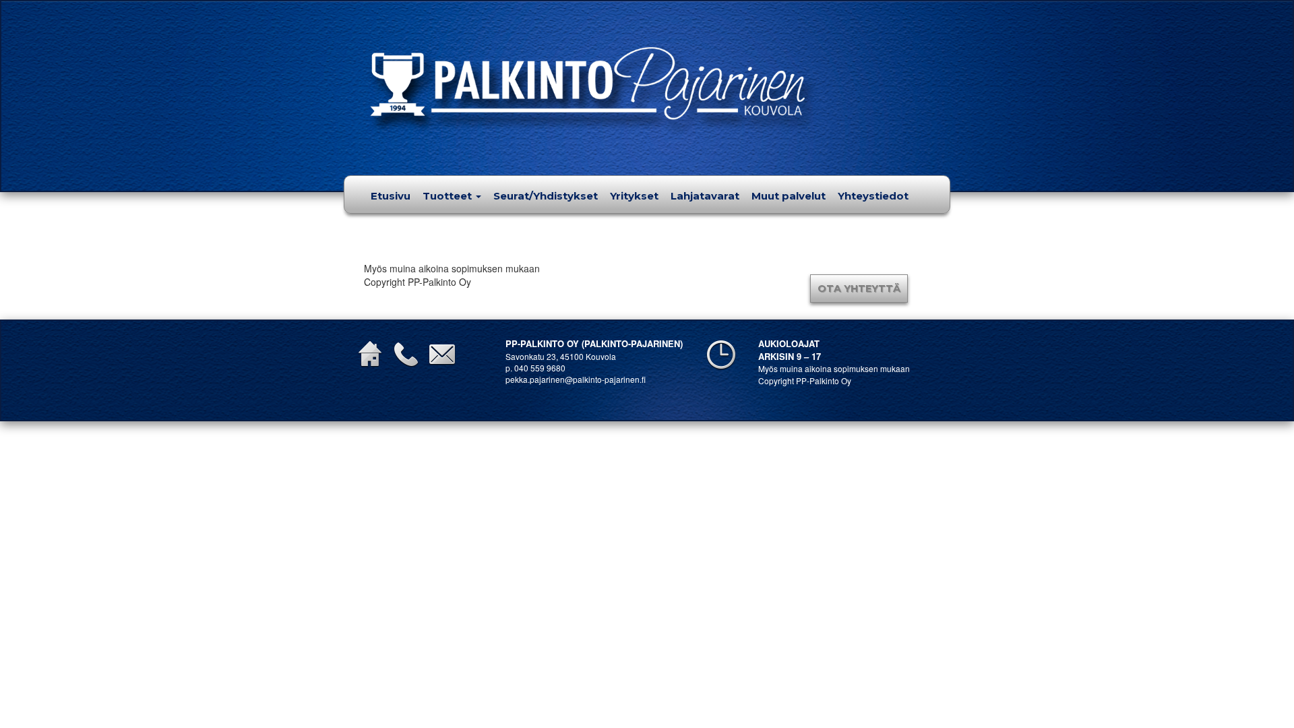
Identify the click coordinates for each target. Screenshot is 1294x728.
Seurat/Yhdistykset (545, 195)
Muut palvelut (788, 195)
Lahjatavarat (705, 195)
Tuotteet (448, 195)
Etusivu (390, 195)
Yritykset (634, 195)
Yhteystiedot (873, 195)
